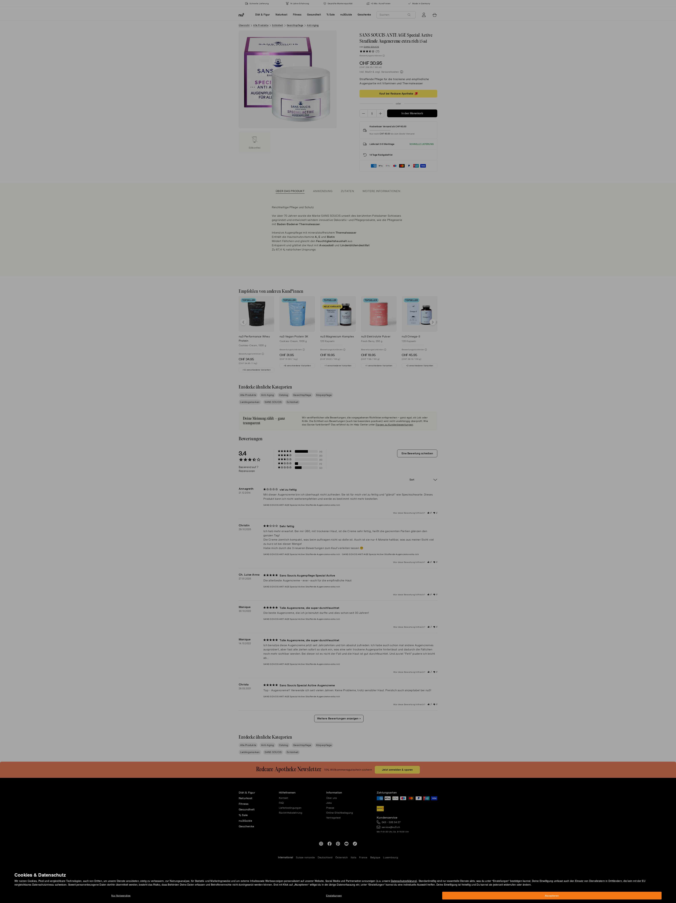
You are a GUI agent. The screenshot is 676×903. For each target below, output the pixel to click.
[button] (339, 447)
